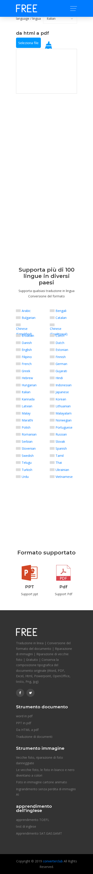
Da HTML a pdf (27, 730)
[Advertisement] (46, 122)
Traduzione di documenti (34, 736)
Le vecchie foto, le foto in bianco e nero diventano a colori (45, 772)
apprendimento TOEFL (32, 820)
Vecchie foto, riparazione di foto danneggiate (39, 760)
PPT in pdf (23, 723)
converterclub (53, 861)
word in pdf (24, 716)
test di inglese (26, 826)
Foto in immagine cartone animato (41, 782)
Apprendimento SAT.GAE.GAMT (39, 833)
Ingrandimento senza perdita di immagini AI (46, 792)
